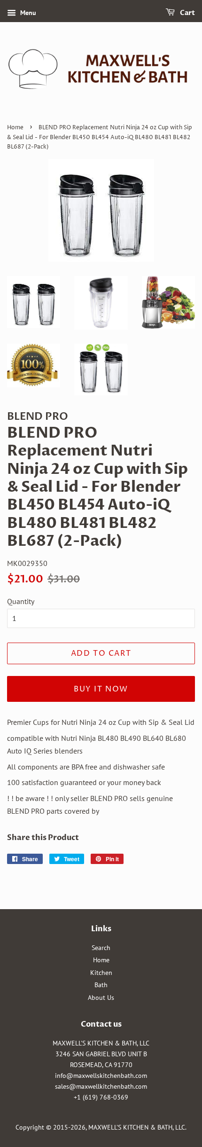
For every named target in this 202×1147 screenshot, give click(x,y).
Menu (27, 12)
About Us (101, 997)
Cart (187, 12)
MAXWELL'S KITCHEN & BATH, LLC (136, 1127)
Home (15, 128)
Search (101, 947)
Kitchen (101, 972)
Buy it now (101, 689)
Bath (101, 985)
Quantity (20, 601)
